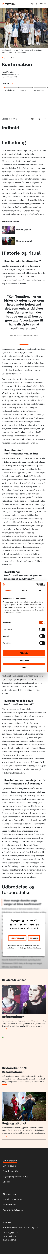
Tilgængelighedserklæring (15, 1176)
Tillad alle (24, 653)
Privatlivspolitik (10, 1171)
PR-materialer (9, 1204)
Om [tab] (39, 591)
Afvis (24, 668)
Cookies (6, 1182)
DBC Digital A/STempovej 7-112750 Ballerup (10, 1236)
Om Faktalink (9, 1166)
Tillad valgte (24, 660)
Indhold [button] (6, 83)
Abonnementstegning (13, 1210)
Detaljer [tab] (24, 591)
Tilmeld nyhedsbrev (12, 1199)
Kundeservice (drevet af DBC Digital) (20, 1227)
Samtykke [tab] (9, 591)
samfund (9, 58)
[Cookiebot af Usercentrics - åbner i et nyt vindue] (35, 584)
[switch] (42, 629)
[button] (34, 4)
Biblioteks (15, 938)
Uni (31, 938)
